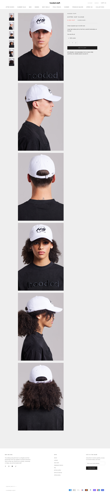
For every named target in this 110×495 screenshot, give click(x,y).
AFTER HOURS (10, 7)
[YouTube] (12, 466)
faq (55, 467)
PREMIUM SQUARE (77, 7)
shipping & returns (58, 465)
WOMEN (37, 7)
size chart (56, 462)
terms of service (58, 472)
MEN (30, 7)
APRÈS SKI (89, 7)
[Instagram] (8, 466)
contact (56, 460)
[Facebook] (5, 466)
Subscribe (91, 468)
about (55, 457)
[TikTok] (15, 466)
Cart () (103, 3)
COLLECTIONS (100, 7)
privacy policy (57, 470)
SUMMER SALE (21, 7)
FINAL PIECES (57, 7)
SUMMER (66, 7)
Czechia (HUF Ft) (10, 486)
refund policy (57, 475)
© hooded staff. (11, 490)
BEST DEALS (46, 7)
